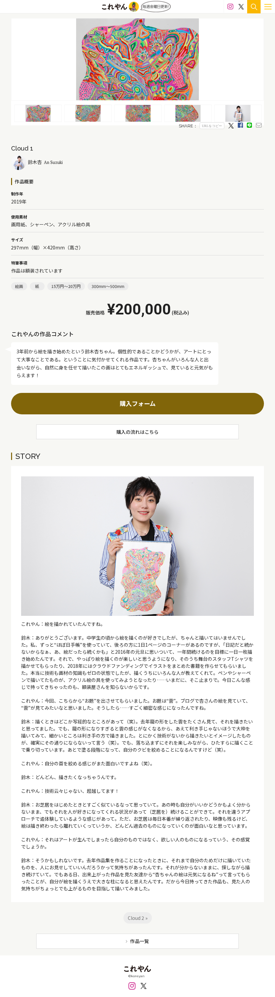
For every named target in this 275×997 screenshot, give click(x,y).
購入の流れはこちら (137, 431)
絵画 (19, 286)
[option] (137, 59)
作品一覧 (139, 941)
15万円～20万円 (66, 286)
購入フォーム (138, 403)
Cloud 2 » (138, 918)
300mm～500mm (108, 286)
